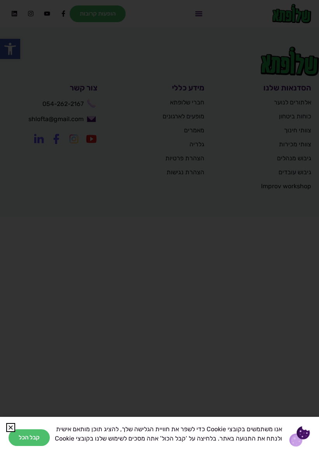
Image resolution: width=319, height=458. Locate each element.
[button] (11, 427)
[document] (159, 229)
